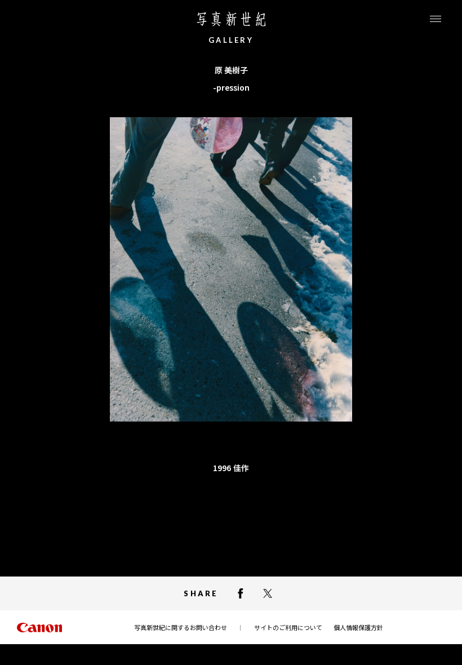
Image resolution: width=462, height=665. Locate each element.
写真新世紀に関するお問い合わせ (180, 627)
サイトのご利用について (288, 627)
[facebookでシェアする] (240, 593)
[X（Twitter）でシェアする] (267, 593)
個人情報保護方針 (358, 627)
